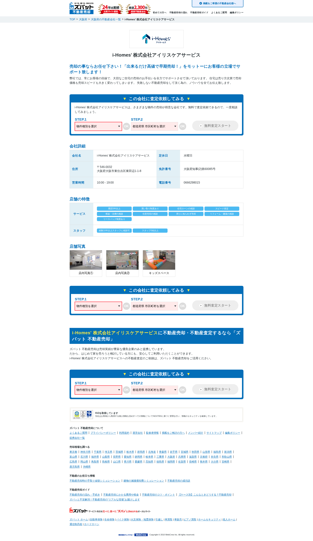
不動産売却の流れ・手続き (85, 494)
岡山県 (84, 461)
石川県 (84, 456)
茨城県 (119, 451)
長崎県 (193, 461)
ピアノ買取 (190, 519)
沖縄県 (87, 466)
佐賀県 (182, 461)
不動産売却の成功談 (178, 480)
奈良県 (214, 456)
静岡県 (138, 456)
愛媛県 (138, 461)
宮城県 (184, 451)
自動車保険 (96, 519)
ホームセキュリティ (209, 519)
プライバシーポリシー (103, 432)
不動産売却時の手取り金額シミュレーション (95, 480)
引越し (159, 519)
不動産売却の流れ (178, 12)
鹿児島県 (75, 466)
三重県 (160, 456)
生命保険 (109, 519)
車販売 (178, 519)
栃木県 (130, 451)
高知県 (149, 461)
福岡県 (171, 461)
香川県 (128, 461)
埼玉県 (108, 451)
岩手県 (174, 451)
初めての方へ (159, 12)
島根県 (106, 461)
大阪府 (171, 456)
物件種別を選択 (86, 126)
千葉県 (97, 451)
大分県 (214, 461)
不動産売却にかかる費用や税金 (121, 494)
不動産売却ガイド (199, 12)
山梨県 (106, 456)
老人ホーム (229, 519)
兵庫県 (182, 456)
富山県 (73, 456)
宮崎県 (225, 461)
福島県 (217, 451)
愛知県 (128, 456)
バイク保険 (122, 519)
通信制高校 (76, 524)
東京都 (73, 451)
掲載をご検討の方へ (173, 432)
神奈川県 (85, 451)
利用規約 (124, 432)
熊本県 (204, 461)
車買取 (168, 519)
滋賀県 (193, 456)
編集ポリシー (236, 12)
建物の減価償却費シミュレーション (144, 480)
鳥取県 (95, 461)
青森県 (163, 451)
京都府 (204, 456)
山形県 (206, 451)
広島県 (73, 461)
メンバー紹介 (195, 432)
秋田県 (195, 451)
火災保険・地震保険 (142, 519)
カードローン (91, 524)
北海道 (152, 451)
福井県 (95, 456)
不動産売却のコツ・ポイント (158, 494)
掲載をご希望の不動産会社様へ (219, 3)
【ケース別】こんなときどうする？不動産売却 (204, 494)
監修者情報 (152, 432)
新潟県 (228, 451)
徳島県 (160, 461)
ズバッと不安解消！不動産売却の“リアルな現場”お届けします (105, 499)
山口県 (117, 461)
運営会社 (138, 432)
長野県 (117, 456)
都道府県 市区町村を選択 (149, 126)
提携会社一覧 (77, 437)
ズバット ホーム (79, 519)
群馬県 (141, 451)
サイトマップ (214, 432)
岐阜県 (149, 456)
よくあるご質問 (219, 12)
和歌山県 (227, 456)
